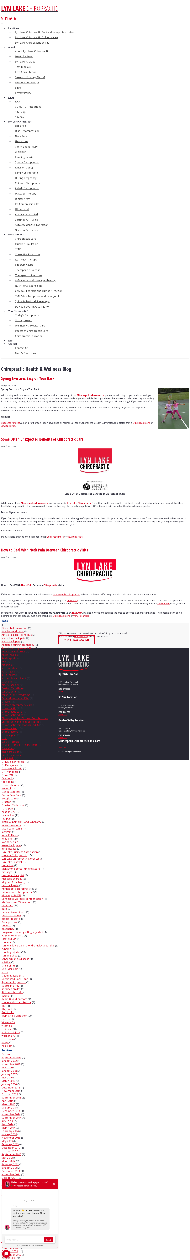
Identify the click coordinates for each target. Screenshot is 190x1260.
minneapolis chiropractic (17, 888)
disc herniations (11, 755)
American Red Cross (13, 651)
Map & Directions (25, 353)
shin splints (8, 965)
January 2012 (9, 1167)
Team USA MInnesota (14, 999)
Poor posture (10, 922)
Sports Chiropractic (27, 162)
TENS (18, 249)
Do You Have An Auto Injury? (32, 306)
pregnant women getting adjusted (22, 932)
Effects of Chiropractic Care (31, 330)
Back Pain (21, 125)
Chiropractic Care (25, 238)
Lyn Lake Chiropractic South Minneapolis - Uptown (45, 32)
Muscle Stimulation (26, 244)
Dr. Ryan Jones (10, 771)
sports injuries (10, 985)
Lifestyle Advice (24, 264)
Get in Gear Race (11, 795)
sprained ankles (11, 989)
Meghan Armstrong (13, 882)
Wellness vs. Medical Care (30, 325)
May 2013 (7, 1141)
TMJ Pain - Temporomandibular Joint (37, 296)
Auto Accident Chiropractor (31, 225)
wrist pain (8, 1039)
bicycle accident (11, 685)
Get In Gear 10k (11, 791)
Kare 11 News (10, 835)
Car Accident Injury (26, 146)
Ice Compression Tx (27, 204)
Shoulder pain (10, 969)
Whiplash (20, 151)
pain (4, 908)
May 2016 (7, 1077)
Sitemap (62, 747)
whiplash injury (11, 1032)
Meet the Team (24, 56)
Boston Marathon (12, 688)
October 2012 (10, 1151)
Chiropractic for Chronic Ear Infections (25, 718)
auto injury (8, 675)
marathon (7, 865)
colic (4, 738)
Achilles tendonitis (13, 631)
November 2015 (11, 1091)
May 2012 (7, 1157)
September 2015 (11, 1097)
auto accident (10, 668)
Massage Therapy (25, 193)
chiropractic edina (12, 715)
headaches (8, 815)
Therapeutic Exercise (27, 270)
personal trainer (11, 915)
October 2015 (10, 1094)
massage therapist (13, 875)
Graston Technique (26, 230)
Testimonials (23, 66)
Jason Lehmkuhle (12, 828)
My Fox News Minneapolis (17, 902)
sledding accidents (13, 975)
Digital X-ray (22, 198)
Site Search (21, 117)
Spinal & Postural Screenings (32, 301)
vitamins (7, 1025)
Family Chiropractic (26, 172)
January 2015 (9, 1107)
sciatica (6, 962)
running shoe (9, 955)
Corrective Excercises (27, 254)
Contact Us (21, 348)
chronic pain (9, 735)
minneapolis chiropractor (17, 892)
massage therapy (12, 878)
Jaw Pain (6, 832)
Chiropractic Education (29, 336)
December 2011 (11, 1171)
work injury (8, 1035)
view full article (9, 425)
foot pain (7, 781)
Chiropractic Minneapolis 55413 (20, 721)
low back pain (10, 842)
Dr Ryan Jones (10, 765)
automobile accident (14, 678)
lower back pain (11, 845)
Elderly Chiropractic (27, 188)
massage (7, 872)
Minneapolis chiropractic (90, 395)
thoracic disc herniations (16, 1002)
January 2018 (9, 1070)
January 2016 (9, 1084)
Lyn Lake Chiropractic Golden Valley (36, 37)
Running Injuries (24, 157)
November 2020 (11, 1064)
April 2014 (7, 1124)
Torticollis (8, 1012)
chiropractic (163, 603)
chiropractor (9, 728)
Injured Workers (11, 825)
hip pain (6, 818)
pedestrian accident (13, 912)
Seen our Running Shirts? (30, 77)
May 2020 (7, 1067)
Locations (13, 28)
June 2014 (7, 1121)
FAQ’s (11, 97)
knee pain (7, 838)
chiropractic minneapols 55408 (20, 725)
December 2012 (11, 1147)
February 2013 (10, 1144)
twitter (6, 1019)
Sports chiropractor (14, 982)
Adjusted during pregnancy (18, 644)
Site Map (20, 112)
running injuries (11, 952)
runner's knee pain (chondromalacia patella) (28, 945)
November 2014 (11, 1114)
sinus (5, 972)
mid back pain (10, 885)
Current (6, 1054)
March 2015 (8, 1104)
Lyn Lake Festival (12, 862)
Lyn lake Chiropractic (14, 855)
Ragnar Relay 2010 (12, 935)
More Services (16, 234)
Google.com (9, 798)
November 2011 (11, 1174)
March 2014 (8, 1127)
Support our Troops (27, 82)
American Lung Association (18, 648)
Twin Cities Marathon (14, 1015)
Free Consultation (25, 72)
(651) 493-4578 (64, 712)
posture (6, 925)
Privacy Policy (23, 93)
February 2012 (10, 1164)
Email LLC (62, 691)
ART (4, 661)
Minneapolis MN (11, 895)
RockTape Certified (26, 214)
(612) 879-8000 (64, 689)
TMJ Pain (7, 1009)
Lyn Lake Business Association (20, 852)
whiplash (7, 1029)
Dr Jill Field (8, 758)
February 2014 (10, 1131)
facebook (7, 778)
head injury (8, 812)
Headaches (21, 141)
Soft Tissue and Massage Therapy (35, 280)
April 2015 (7, 1101)
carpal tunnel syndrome (16, 695)
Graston (6, 801)
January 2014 (9, 1134)
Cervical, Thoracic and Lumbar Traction (38, 291)
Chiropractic (50, 585)
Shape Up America (10, 422)
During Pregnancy (25, 178)
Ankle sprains (10, 658)
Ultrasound (22, 209)
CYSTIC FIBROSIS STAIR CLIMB (19, 745)
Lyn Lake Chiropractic (19, 121)
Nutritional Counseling (28, 285)
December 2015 (11, 1087)
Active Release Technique (17, 634)
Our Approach (23, 320)
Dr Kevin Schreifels (13, 761)
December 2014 (11, 1111)
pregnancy (8, 928)
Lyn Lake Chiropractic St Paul (32, 42)
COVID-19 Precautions (28, 106)
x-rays (5, 1042)
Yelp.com (7, 1045)
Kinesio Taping (24, 167)
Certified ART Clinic (26, 219)
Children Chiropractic (28, 183)
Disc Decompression (27, 131)
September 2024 (11, 1057)
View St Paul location (76, 639)
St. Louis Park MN (12, 992)
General (6, 788)
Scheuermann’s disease (15, 959)
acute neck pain (11, 641)
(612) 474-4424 (64, 735)
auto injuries (9, 671)
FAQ (17, 101)
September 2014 (11, 1117)
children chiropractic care (17, 705)
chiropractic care (12, 711)
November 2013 (11, 1137)
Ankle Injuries (10, 654)
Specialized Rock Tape (15, 979)
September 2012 (11, 1154)
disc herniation (10, 751)
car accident (9, 691)
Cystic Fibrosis (10, 741)
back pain (7, 681)
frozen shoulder (11, 785)
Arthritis (7, 664)
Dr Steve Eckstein (12, 768)
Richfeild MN (9, 938)
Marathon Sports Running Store (21, 868)
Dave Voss (8, 748)
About (11, 47)
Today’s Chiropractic (27, 315)
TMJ (4, 1005)
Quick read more (141, 422)
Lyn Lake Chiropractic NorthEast (21, 858)
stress (5, 995)
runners (6, 942)
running (6, 948)
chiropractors (10, 731)
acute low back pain (13, 638)
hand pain (7, 808)
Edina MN (7, 775)
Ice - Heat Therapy (26, 259)
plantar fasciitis (11, 918)
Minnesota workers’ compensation (22, 898)
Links (18, 87)
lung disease (9, 848)
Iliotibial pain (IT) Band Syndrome (22, 822)
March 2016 (8, 1080)
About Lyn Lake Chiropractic (32, 51)
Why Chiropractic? (18, 311)
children (6, 701)
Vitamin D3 (8, 1022)
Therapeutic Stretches (28, 275)
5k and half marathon (14, 628)
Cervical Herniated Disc (15, 698)
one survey (72, 600)
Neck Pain (21, 136)
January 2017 (9, 1074)
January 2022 (9, 1060)
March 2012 (8, 1161)
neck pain (76, 612)
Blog (10, 340)
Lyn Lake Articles (25, 61)
